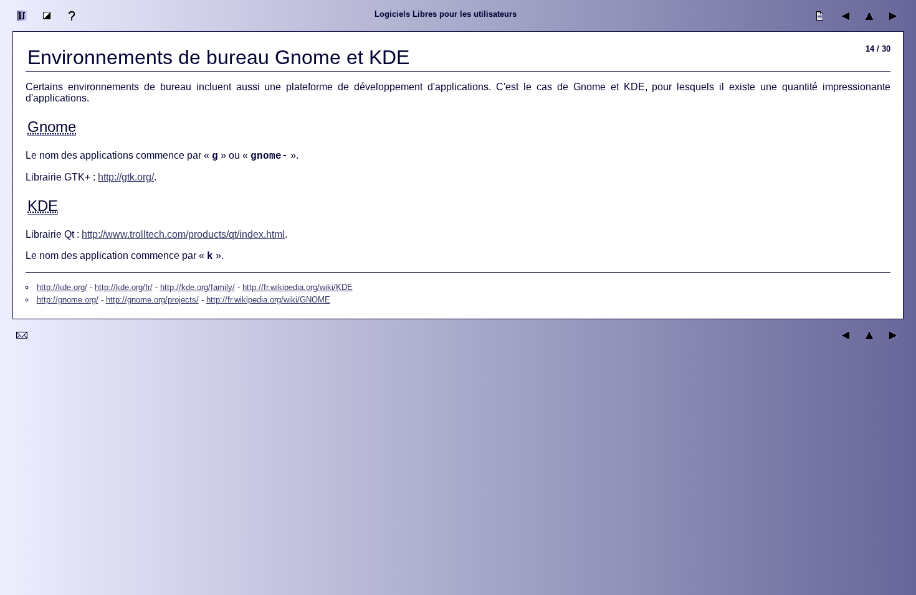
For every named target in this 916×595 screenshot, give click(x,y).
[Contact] (22, 342)
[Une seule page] (819, 23)
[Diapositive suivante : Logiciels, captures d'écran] (894, 23)
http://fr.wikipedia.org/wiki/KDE (297, 287)
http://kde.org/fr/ (124, 287)
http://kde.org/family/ (197, 287)
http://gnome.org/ (67, 299)
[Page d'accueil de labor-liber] (22, 23)
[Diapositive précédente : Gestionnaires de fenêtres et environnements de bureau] (844, 23)
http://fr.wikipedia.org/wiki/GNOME (268, 299)
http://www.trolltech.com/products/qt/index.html (183, 234)
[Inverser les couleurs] (47, 23)
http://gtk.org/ (126, 177)
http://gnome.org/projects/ (152, 299)
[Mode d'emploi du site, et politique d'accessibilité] (71, 23)
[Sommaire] (869, 23)
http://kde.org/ (62, 287)
